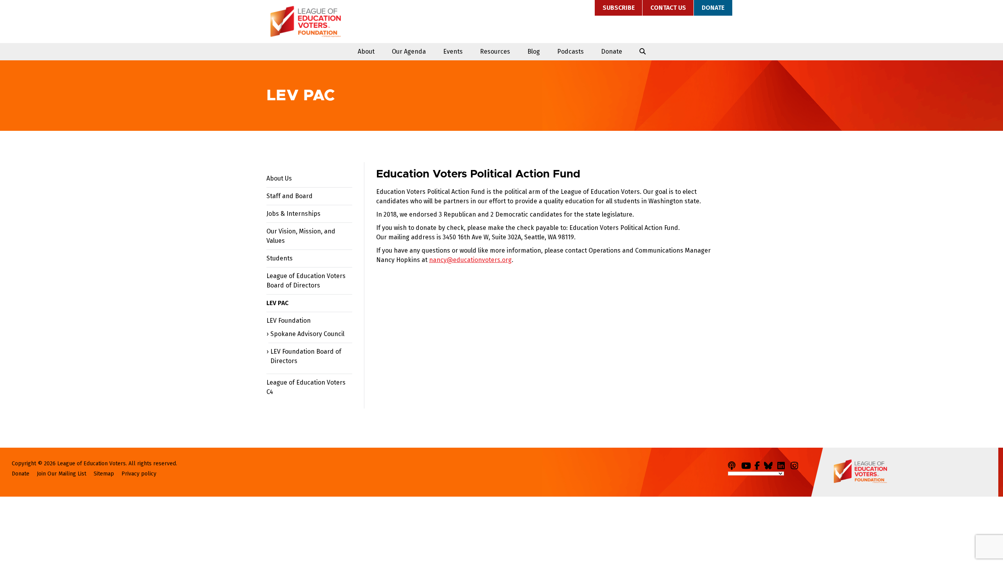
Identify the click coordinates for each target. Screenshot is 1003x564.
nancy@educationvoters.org (470, 260)
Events (453, 51)
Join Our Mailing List (61, 473)
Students (279, 258)
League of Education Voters (305, 21)
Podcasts (570, 51)
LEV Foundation (288, 320)
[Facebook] (758, 464)
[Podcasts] (734, 464)
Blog (533, 51)
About (366, 51)
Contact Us (668, 7)
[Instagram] (796, 464)
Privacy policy (138, 473)
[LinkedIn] (783, 464)
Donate (713, 7)
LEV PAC (277, 303)
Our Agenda (409, 51)
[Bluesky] (770, 464)
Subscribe (619, 7)
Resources (495, 51)
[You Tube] (747, 464)
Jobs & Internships (293, 213)
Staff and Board (289, 196)
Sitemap (104, 473)
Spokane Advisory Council (307, 334)
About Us (279, 178)
